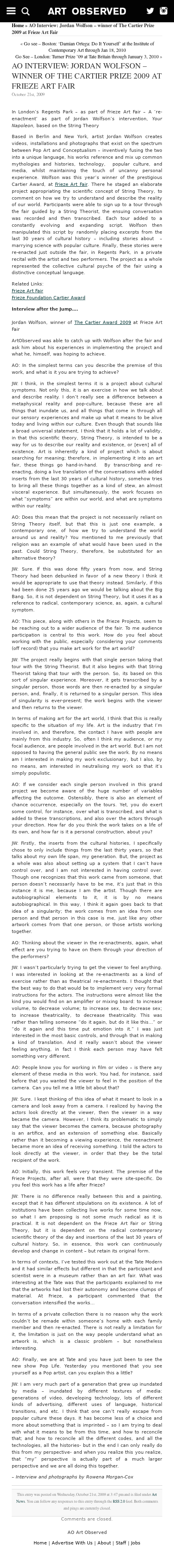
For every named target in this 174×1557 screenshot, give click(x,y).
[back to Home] (87, 11)
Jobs (135, 1543)
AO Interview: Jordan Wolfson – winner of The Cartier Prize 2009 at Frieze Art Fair (87, 75)
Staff (121, 1543)
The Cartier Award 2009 (102, 322)
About (104, 1543)
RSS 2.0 (119, 1501)
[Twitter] (147, 11)
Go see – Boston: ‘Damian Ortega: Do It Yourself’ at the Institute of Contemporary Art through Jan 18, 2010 (89, 46)
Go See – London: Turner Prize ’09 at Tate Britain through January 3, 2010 (87, 56)
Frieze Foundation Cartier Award (48, 297)
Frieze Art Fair (71, 184)
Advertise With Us (72, 1543)
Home (18, 25)
